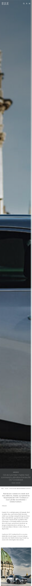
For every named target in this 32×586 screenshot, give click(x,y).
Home (2, 488)
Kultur (6, 488)
